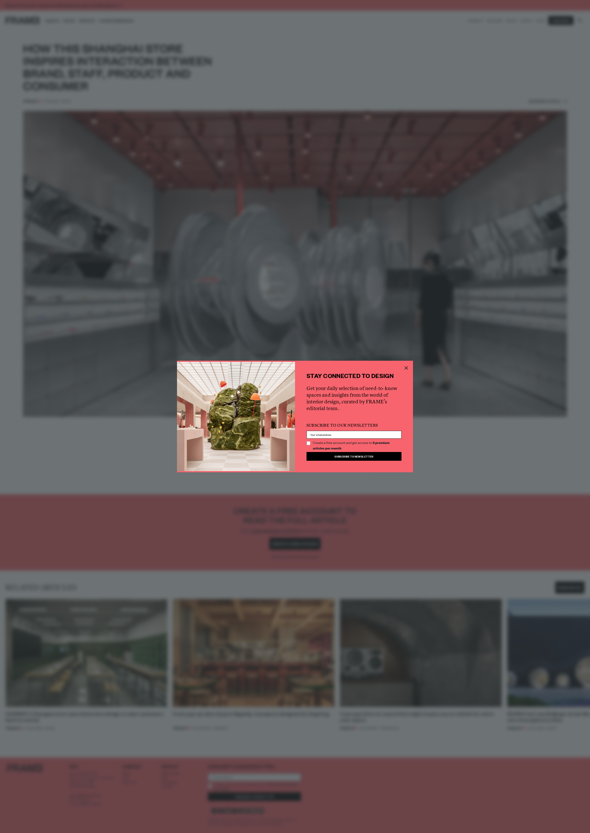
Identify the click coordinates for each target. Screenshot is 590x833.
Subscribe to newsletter (354, 456)
